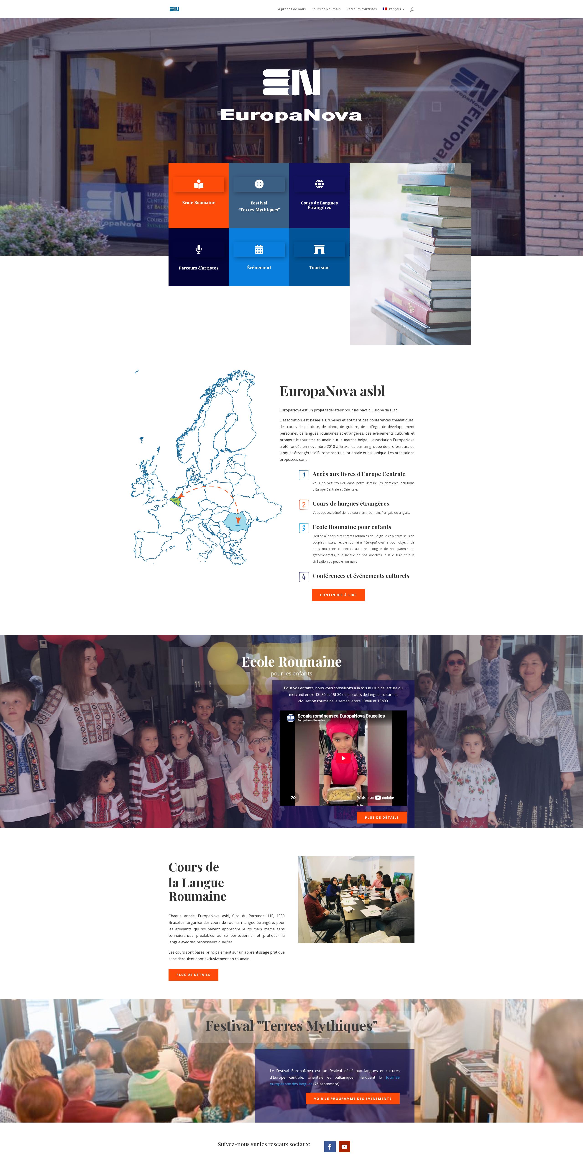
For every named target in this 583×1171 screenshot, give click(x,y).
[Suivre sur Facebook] (330, 1146)
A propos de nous (292, 9)
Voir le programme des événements (353, 1098)
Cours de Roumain (326, 9)
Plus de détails (382, 817)
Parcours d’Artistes (362, 9)
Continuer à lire (338, 595)
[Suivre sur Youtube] (344, 1146)
